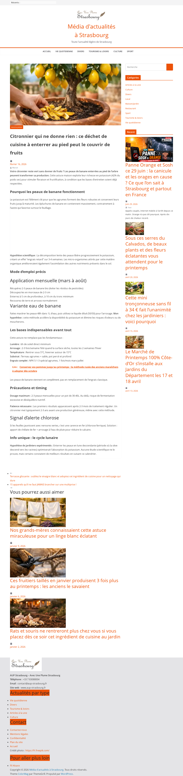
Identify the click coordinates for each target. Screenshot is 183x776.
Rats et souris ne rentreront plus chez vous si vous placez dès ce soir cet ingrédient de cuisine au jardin (65, 634)
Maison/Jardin (16, 127)
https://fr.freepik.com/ (37, 750)
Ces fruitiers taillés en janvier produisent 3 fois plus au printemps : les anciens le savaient (64, 583)
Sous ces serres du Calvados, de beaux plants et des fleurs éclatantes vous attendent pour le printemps (146, 253)
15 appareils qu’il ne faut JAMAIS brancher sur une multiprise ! (43, 484)
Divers (80, 51)
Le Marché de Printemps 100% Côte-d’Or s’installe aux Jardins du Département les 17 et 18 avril (149, 366)
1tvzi (129, 207)
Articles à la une (133, 85)
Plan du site (16, 742)
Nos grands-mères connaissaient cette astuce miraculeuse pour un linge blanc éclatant (58, 533)
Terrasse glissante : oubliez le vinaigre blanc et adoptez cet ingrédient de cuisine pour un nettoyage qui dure (65, 478)
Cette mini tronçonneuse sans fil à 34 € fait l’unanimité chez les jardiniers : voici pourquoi (148, 309)
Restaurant (130, 108)
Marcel (15, 167)
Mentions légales (19, 734)
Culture (118, 51)
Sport (130, 51)
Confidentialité (18, 738)
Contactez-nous (18, 729)
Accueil (47, 51)
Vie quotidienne (64, 51)
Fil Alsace (15, 765)
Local (127, 99)
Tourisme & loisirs (99, 51)
